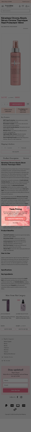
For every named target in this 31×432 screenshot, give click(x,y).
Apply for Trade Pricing (15, 218)
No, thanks (15, 223)
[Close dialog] (28, 208)
